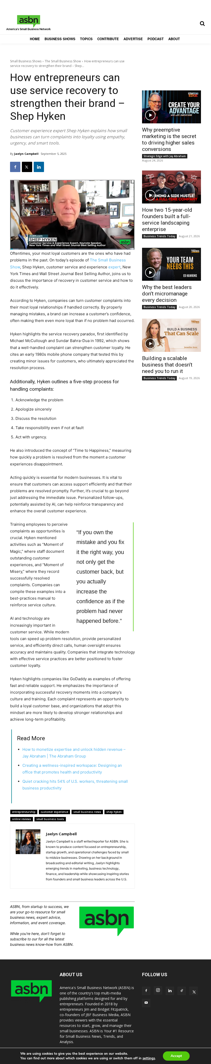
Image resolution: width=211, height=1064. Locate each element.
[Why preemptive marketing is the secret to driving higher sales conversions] (171, 106)
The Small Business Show (63, 61)
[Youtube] (146, 1003)
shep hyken (114, 812)
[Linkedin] (39, 167)
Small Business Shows (25, 61)
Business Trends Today (159, 236)
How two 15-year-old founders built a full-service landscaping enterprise (167, 219)
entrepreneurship (24, 812)
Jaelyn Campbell (26, 154)
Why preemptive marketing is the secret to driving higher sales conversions (169, 139)
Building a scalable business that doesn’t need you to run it (167, 364)
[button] (202, 23)
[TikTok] (182, 991)
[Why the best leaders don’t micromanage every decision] (171, 264)
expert (114, 267)
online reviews (21, 819)
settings (149, 1058)
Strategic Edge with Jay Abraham (165, 156)
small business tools (50, 819)
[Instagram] (158, 990)
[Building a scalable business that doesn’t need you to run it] (171, 335)
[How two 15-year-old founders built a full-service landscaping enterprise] (171, 187)
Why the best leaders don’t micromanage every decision (167, 293)
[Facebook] (15, 167)
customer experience (54, 812)
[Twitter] (27, 167)
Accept (176, 1055)
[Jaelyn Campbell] (28, 856)
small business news (87, 812)
